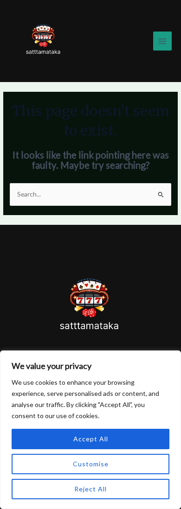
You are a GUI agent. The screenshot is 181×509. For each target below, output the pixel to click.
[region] (90, 429)
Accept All (90, 439)
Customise (91, 464)
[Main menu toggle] (162, 41)
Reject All (90, 489)
